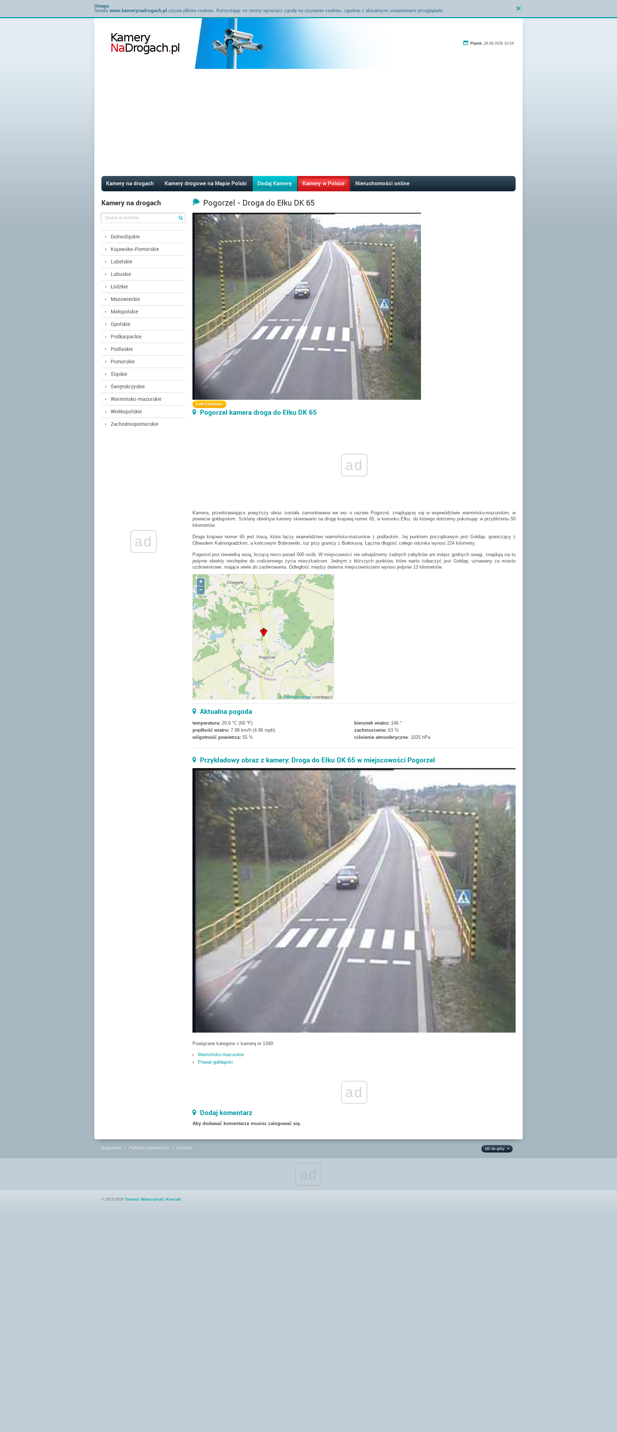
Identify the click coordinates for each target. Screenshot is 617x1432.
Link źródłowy (209, 404)
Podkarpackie (126, 336)
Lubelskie (121, 261)
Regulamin (111, 1148)
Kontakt (184, 1148)
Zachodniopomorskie (134, 423)
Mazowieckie (125, 299)
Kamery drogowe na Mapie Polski (206, 183)
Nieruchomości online (382, 183)
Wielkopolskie (126, 411)
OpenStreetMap (297, 697)
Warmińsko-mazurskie (136, 398)
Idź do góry (495, 1148)
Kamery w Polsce (323, 183)
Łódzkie (119, 286)
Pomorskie (123, 361)
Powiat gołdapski (215, 1062)
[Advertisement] (308, 122)
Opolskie (120, 324)
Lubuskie (121, 274)
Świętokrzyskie (128, 386)
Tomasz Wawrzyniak (144, 1199)
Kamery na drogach (130, 183)
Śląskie (119, 373)
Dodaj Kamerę (274, 183)
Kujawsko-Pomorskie (135, 249)
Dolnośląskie (125, 236)
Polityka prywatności (149, 1148)
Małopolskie (124, 311)
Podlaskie (122, 349)
